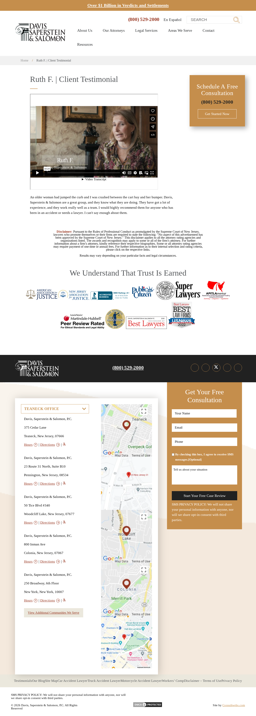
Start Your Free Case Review (205, 496)
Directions (47, 445)
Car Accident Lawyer (72, 681)
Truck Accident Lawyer (104, 681)
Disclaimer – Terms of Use (202, 681)
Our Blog (38, 681)
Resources (85, 44)
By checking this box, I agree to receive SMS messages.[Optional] (204, 457)
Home (24, 60)
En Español (172, 20)
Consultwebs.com (233, 705)
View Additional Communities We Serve (53, 612)
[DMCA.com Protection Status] (148, 703)
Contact (208, 30)
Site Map (51, 681)
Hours (28, 445)
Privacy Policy (231, 681)
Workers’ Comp (173, 681)
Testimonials (23, 681)
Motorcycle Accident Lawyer (141, 681)
